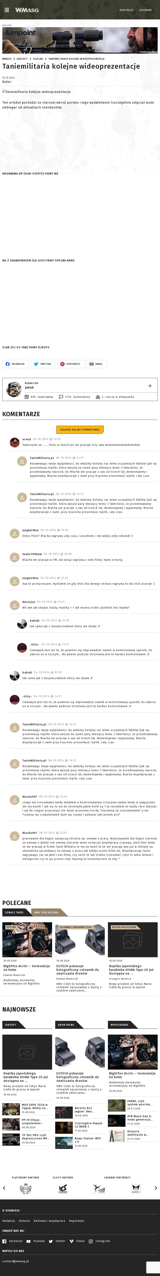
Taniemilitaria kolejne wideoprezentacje (76, 59)
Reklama (7, 25)
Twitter (60, 1241)
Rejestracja (126, 10)
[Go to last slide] (4, 1188)
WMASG (7, 59)
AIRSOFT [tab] (10, 1025)
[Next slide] (156, 1188)
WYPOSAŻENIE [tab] (119, 1025)
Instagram (102, 1241)
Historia (24, 1221)
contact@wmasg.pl (15, 1261)
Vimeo (80, 1241)
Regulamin (76, 1221)
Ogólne (38, 59)
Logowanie (145, 10)
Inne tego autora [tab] (46, 912)
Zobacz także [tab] (14, 912)
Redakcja (8, 1221)
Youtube (38, 1241)
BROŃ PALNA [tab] (66, 1025)
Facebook (15, 1241)
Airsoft (22, 59)
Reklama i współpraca (49, 1221)
